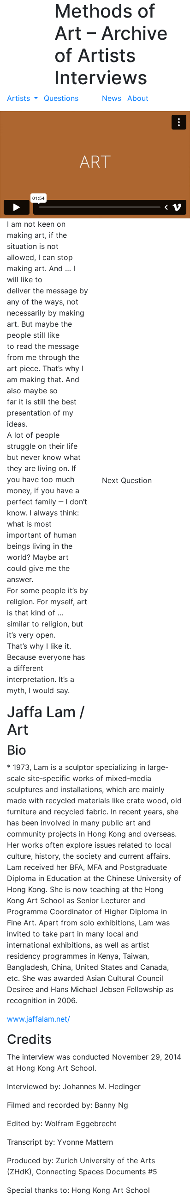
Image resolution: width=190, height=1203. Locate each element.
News (111, 98)
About (137, 98)
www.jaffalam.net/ (38, 1018)
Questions (61, 98)
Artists (19, 98)
